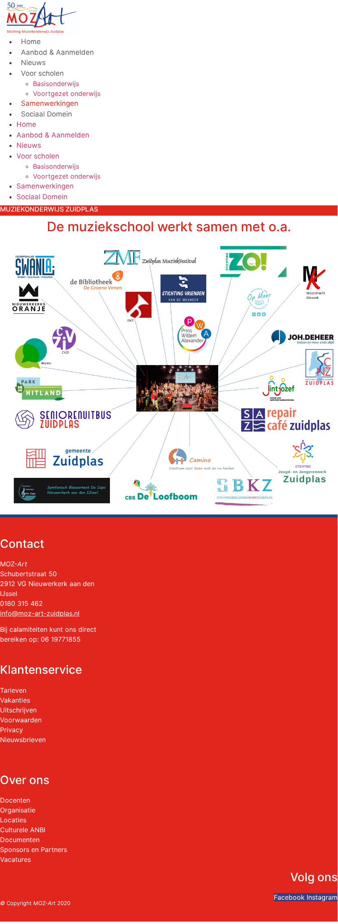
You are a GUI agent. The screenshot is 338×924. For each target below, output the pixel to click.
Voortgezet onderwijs (66, 93)
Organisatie (17, 810)
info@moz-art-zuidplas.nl (39, 613)
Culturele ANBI (22, 830)
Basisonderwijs (56, 83)
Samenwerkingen (49, 103)
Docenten (15, 800)
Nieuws (33, 62)
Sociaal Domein (46, 114)
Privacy (11, 730)
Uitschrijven (18, 710)
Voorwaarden (21, 720)
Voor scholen (42, 73)
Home (31, 41)
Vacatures (15, 859)
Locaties (13, 820)
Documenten (20, 840)
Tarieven (13, 690)
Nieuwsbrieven (23, 739)
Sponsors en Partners (33, 849)
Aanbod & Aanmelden (57, 52)
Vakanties (15, 700)
